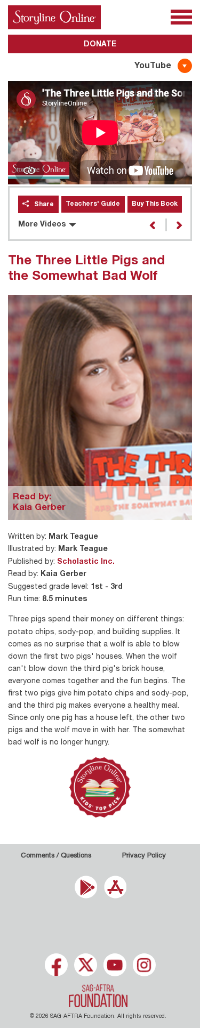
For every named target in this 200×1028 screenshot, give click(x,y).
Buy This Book (155, 204)
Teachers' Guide (93, 204)
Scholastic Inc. (86, 562)
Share (44, 204)
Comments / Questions (56, 856)
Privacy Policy (144, 856)
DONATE (100, 44)
